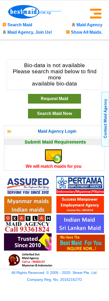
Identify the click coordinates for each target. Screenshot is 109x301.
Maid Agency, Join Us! (29, 32)
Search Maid (19, 25)
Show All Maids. (86, 32)
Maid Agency (89, 25)
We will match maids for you (53, 166)
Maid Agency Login (57, 131)
